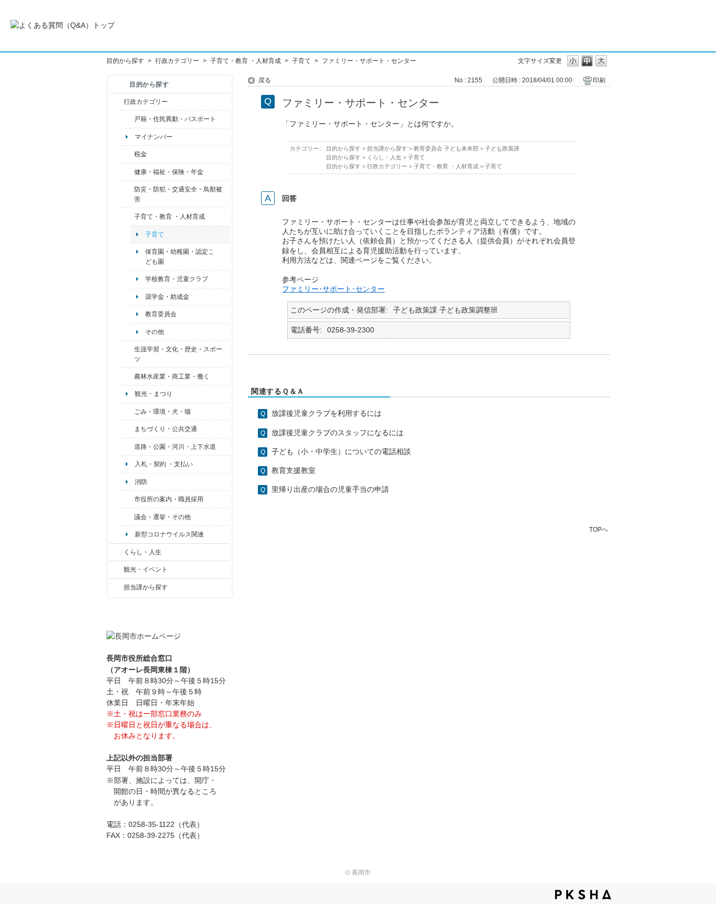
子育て (301, 60)
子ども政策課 (502, 148)
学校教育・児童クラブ (176, 279)
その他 (154, 332)
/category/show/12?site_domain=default (116, 552)
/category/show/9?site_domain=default (116, 587)
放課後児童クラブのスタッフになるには (338, 432)
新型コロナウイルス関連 (169, 534)
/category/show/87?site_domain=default (127, 446)
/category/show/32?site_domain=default (127, 499)
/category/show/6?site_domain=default (127, 429)
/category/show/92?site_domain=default (127, 154)
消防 (141, 482)
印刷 (599, 80)
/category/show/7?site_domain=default (127, 119)
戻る (264, 80)
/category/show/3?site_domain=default (116, 101)
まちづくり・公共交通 (165, 429)
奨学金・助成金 (167, 296)
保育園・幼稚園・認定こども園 (179, 256)
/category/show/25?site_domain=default (127, 194)
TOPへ (598, 529)
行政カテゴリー (177, 60)
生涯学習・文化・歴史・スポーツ (178, 354)
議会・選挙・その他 (162, 517)
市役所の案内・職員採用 (168, 499)
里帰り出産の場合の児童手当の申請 (330, 489)
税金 (140, 154)
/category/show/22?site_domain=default (127, 411)
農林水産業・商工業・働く (172, 376)
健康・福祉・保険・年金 (168, 172)
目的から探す (125, 60)
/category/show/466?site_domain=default (127, 517)
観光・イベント (146, 569)
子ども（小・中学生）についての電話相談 (341, 451)
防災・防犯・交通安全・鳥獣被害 (178, 194)
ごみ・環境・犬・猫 (162, 411)
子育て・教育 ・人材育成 (245, 60)
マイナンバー (153, 137)
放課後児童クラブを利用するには (327, 413)
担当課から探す (146, 587)
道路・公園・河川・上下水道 (175, 446)
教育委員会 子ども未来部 (446, 148)
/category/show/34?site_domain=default (127, 376)
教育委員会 (161, 314)
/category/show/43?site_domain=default (127, 354)
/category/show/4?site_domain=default (127, 172)
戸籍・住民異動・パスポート (175, 119)
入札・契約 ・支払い (164, 464)
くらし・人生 (142, 552)
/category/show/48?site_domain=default (127, 216)
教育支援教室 (294, 470)
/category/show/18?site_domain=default (116, 569)
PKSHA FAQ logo (583, 894)
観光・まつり (153, 393)
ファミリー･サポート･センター (333, 289)
